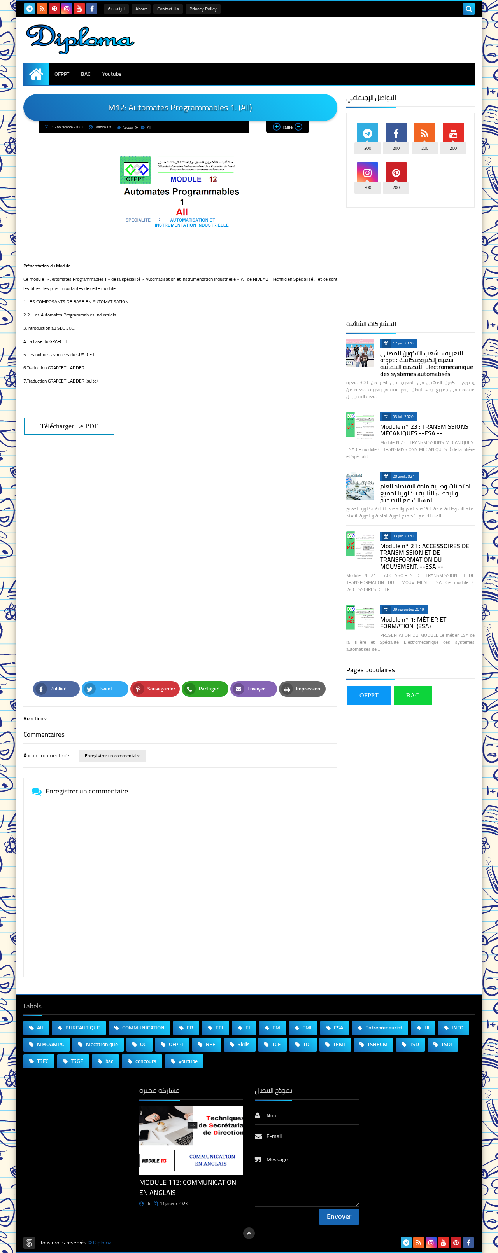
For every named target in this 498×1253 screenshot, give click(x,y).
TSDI (446, 1044)
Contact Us (168, 8)
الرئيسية (116, 8)
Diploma (102, 1243)
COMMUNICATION (143, 1027)
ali (148, 1204)
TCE (276, 1044)
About (141, 8)
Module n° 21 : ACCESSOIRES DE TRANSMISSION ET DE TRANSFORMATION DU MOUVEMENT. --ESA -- (424, 556)
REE (210, 1044)
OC (143, 1044)
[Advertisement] (180, 565)
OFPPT (61, 74)
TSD (414, 1044)
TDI (306, 1044)
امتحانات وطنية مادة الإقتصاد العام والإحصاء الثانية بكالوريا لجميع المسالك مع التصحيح (425, 492)
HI (426, 1027)
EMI (306, 1027)
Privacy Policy (203, 8)
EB (189, 1027)
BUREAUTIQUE (82, 1027)
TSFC (42, 1061)
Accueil (128, 127)
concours (145, 1061)
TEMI (338, 1044)
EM (275, 1027)
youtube (187, 1061)
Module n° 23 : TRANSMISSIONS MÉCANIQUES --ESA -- (424, 430)
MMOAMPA (50, 1044)
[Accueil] (36, 74)
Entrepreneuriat (383, 1027)
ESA (338, 1027)
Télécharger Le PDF (69, 426)
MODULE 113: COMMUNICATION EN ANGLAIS (187, 1187)
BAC (86, 74)
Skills (243, 1044)
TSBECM (377, 1044)
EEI (218, 1027)
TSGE (76, 1061)
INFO (457, 1027)
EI (247, 1027)
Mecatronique (101, 1044)
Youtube (111, 74)
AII (149, 127)
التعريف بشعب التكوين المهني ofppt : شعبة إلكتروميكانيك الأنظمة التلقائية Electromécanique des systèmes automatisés (426, 363)
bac (108, 1061)
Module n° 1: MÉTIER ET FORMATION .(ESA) (413, 622)
